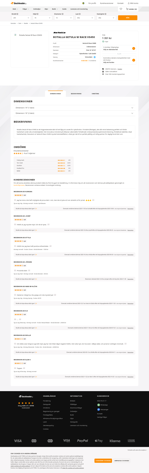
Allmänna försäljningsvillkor (53, 418)
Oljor (46, 9)
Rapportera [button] (130, 208)
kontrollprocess (19, 185)
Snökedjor (37, 9)
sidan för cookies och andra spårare (73, 468)
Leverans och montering (79, 9)
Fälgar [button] (25, 9)
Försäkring (47, 401)
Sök (127, 18)
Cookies (46, 429)
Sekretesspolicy (48, 425)
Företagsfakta (48, 415)
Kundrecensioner (106, 3)
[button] (120, 208)
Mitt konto (134, 3)
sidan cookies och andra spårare (20, 466)
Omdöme (95, 93)
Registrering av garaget (51, 411)
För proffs (92, 3)
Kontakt (120, 3)
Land (45, 422)
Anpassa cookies (122, 460)
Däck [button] (15, 9)
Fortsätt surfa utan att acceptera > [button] (137, 450)
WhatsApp (104, 405)
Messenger (104, 409)
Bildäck (72, 401)
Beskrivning (76, 93)
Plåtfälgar (73, 404)
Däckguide (46, 404)
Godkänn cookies (103, 460)
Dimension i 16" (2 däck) (25, 113)
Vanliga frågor (102, 417)
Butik (54, 9)
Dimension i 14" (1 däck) (25, 108)
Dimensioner (55, 93)
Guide (64, 9)
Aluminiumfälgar (76, 408)
